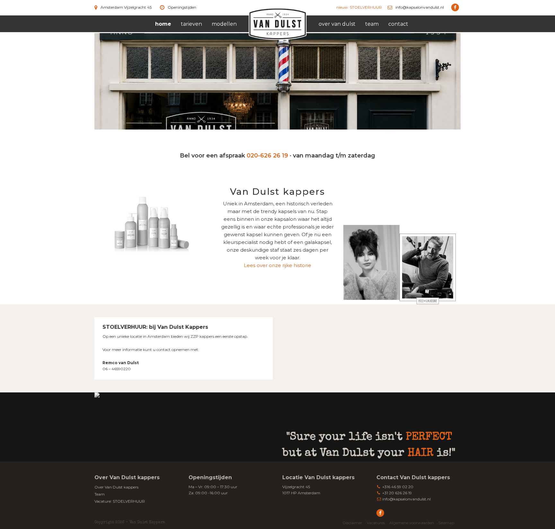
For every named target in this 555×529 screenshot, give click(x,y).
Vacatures (376, 522)
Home (163, 24)
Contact (398, 24)
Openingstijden (182, 7)
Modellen (224, 24)
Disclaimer (352, 522)
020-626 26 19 (267, 155)
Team (372, 24)
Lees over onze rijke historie (277, 265)
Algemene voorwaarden (411, 522)
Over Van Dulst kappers (116, 487)
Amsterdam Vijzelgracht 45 (126, 7)
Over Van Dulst (337, 24)
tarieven (191, 24)
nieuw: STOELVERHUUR (359, 7)
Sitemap (446, 522)
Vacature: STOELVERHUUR (119, 501)
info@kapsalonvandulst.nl (419, 7)
